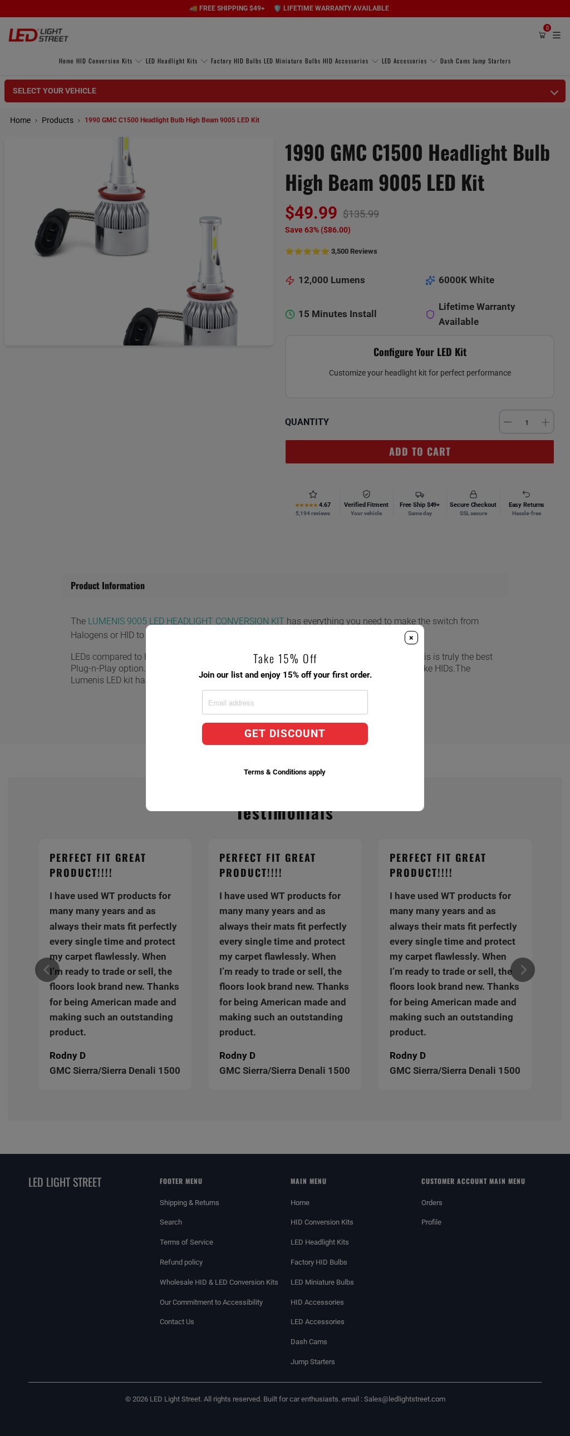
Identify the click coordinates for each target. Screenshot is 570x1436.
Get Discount (285, 734)
